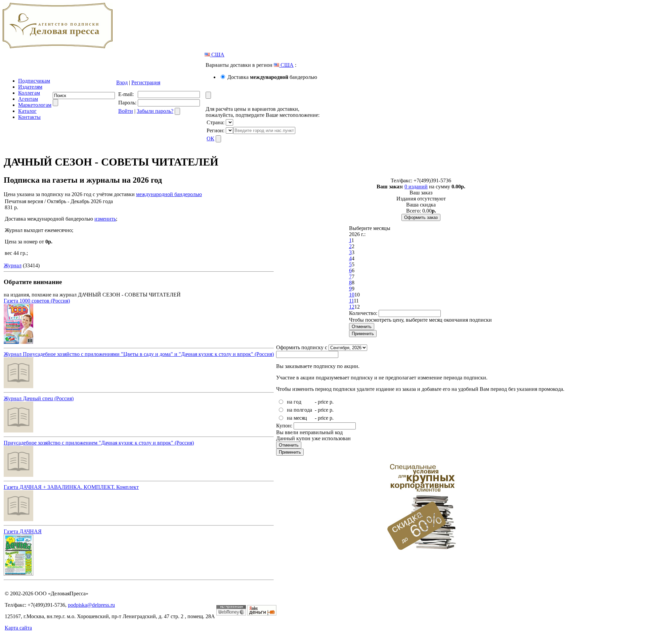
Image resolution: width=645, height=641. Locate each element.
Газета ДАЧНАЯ (23, 531)
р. (332, 402)
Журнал (13, 265)
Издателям (30, 87)
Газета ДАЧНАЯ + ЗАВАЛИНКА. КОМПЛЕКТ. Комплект (71, 487)
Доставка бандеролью (272, 77)
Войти (125, 111)
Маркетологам (34, 105)
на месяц (297, 418)
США (217, 54)
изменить (105, 219)
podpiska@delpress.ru (91, 605)
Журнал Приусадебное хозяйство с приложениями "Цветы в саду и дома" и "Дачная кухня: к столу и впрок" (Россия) (139, 354)
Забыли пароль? (155, 111)
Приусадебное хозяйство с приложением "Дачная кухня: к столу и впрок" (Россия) (99, 443)
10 (351, 294)
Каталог (27, 111)
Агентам (28, 99)
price (323, 402)
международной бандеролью (169, 194)
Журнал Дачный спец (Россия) (39, 398)
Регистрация (145, 82)
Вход (122, 82)
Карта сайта (18, 628)
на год (294, 402)
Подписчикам (34, 81)
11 (351, 301)
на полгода (299, 410)
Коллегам (29, 93)
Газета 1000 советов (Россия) (37, 301)
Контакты (29, 117)
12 (351, 307)
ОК (210, 138)
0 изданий (416, 186)
